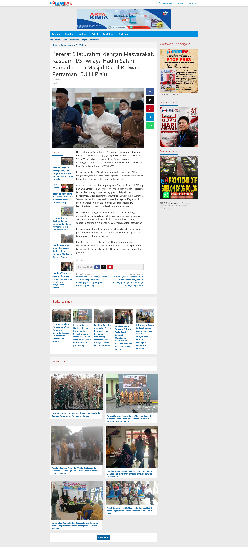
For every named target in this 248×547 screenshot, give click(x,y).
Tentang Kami (187, 203)
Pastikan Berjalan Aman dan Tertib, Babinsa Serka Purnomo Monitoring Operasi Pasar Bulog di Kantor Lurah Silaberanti (75, 471)
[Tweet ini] (150, 100)
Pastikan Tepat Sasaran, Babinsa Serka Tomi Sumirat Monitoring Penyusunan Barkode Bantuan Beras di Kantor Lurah (123, 338)
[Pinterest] (110, 267)
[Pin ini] (150, 108)
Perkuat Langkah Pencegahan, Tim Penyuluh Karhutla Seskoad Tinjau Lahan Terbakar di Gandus (60, 333)
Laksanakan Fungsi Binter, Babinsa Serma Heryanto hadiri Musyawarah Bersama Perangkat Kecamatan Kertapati (145, 337)
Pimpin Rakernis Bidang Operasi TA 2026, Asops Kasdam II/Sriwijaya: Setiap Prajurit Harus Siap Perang (92, 280)
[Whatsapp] (150, 125)
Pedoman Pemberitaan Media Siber (173, 205)
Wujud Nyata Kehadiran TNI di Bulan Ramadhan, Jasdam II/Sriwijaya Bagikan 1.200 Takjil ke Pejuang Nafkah (128, 280)
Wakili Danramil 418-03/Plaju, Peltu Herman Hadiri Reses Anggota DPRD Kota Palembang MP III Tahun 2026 (129, 511)
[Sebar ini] (150, 91)
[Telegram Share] (150, 117)
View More (103, 537)
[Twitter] (103, 267)
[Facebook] (97, 267)
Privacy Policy (165, 207)
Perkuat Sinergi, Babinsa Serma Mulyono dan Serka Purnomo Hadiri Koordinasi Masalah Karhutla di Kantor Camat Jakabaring (129, 419)
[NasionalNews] (61, 3)
